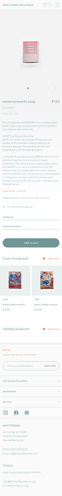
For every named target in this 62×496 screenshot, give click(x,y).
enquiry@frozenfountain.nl (20, 453)
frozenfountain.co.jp (16, 485)
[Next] (56, 88)
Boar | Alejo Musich (45, 304)
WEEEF (10, 107)
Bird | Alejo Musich (14, 304)
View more (53, 258)
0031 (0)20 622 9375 (15, 449)
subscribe (50, 365)
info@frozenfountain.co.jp (19, 481)
